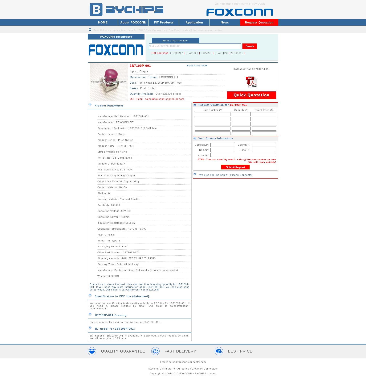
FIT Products (164, 22)
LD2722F (206, 53)
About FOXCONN (133, 22)
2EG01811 (236, 53)
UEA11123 (192, 53)
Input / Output (139, 71)
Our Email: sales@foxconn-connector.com (195, 30)
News (225, 22)
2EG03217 (176, 53)
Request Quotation (259, 22)
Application (194, 22)
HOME (103, 22)
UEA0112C (221, 53)
